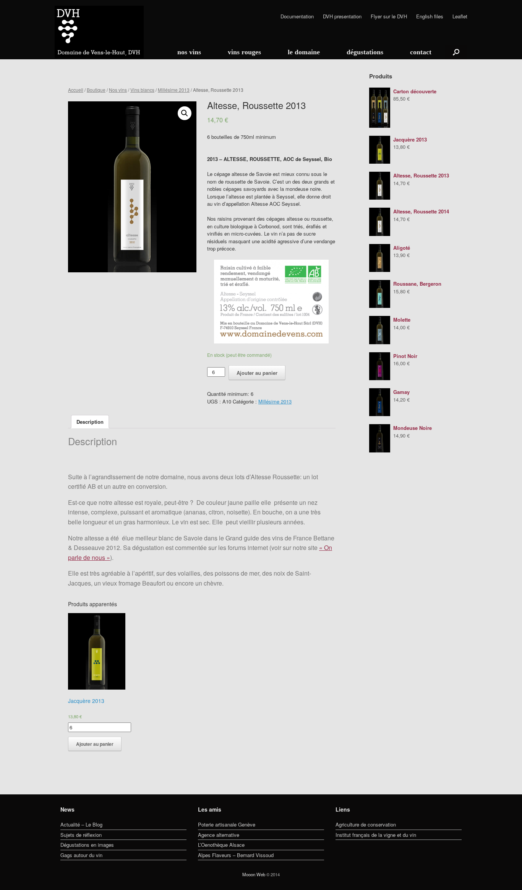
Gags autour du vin (81, 855)
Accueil (75, 89)
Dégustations (365, 52)
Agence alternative (218, 834)
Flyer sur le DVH (389, 17)
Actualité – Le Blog (81, 824)
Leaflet (459, 17)
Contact (420, 52)
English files (429, 17)
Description (90, 421)
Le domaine (304, 52)
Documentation (297, 17)
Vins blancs (142, 89)
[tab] (90, 421)
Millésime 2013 (174, 89)
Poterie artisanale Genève (226, 824)
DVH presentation (342, 17)
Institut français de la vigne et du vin (376, 834)
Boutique (96, 89)
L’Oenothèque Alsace (221, 844)
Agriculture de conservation (366, 824)
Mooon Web (253, 874)
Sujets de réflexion (81, 834)
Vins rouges (244, 52)
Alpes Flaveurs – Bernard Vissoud (236, 855)
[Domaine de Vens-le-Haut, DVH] (99, 32)
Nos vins (189, 52)
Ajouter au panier (257, 372)
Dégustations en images (87, 844)
